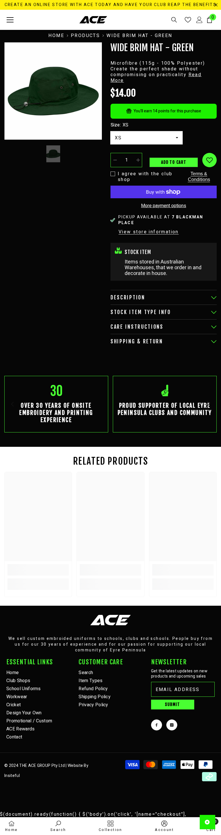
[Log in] (199, 20)
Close (216, 5)
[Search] (174, 19)
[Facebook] (156, 724)
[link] (56, 404)
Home (56, 36)
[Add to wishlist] (209, 160)
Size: (119, 125)
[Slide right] (208, 404)
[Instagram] (171, 724)
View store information (149, 232)
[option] (53, 91)
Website (75, 766)
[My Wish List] (188, 20)
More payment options (163, 206)
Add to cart (173, 162)
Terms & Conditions (199, 176)
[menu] (10, 19)
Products (85, 36)
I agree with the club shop (145, 176)
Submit (172, 704)
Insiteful (12, 776)
